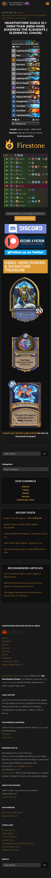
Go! (44, 454)
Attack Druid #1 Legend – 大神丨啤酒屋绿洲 (23, 518)
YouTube (6, 651)
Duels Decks (20, 18)
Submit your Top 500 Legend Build (20, 433)
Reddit (25, 493)
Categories (7, 464)
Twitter (25, 490)
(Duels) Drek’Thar (12, 15)
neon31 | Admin (9, 797)
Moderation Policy (10, 850)
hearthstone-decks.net (12, 812)
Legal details (7, 833)
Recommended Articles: (25, 568)
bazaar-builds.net (10, 816)
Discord (25, 486)
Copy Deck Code (25, 218)
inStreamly (7, 737)
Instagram (6, 658)
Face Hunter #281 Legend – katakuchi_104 (23, 543)
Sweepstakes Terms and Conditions (18, 843)
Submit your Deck (25, 500)
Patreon (25, 496)
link (39, 727)
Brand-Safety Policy (11, 847)
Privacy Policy (8, 830)
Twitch (5, 654)
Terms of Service (9, 837)
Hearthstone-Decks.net (12, 676)
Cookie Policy (8, 840)
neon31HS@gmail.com (12, 664)
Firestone (6, 734)
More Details (8, 773)
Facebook (6, 641)
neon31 (20, 13)
